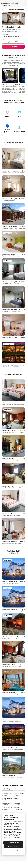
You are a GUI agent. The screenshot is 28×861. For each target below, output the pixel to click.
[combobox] (13, 36)
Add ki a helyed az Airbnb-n (16, 10)
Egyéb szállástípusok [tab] (7, 789)
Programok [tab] (18, 789)
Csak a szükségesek (13, 846)
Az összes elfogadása (13, 842)
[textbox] (7, 42)
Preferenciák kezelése (13, 851)
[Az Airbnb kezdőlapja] (3, 9)
